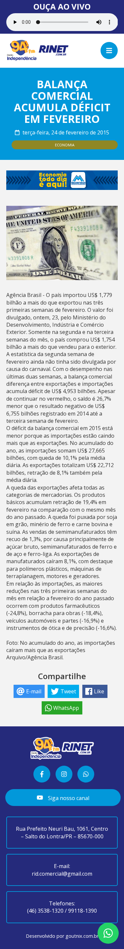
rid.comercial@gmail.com (62, 873)
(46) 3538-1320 (45, 910)
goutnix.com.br (82, 936)
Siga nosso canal (68, 798)
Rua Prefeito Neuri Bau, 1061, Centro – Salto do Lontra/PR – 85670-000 (62, 832)
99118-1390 (82, 910)
